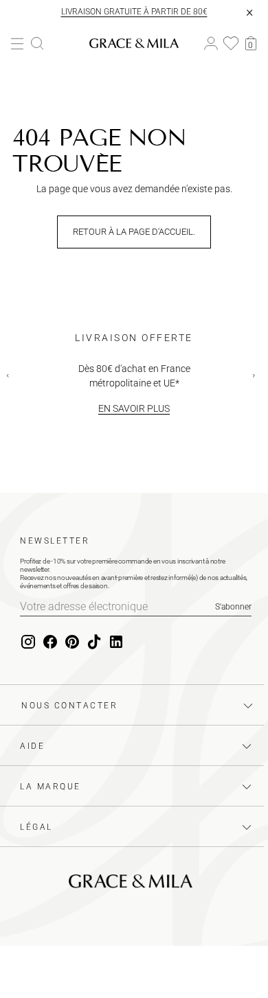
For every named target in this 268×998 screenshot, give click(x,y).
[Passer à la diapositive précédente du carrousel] (11, 379)
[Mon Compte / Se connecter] (211, 44)
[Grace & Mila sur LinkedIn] (116, 642)
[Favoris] (231, 43)
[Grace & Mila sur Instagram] (28, 642)
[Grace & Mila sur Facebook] (50, 642)
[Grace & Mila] (134, 43)
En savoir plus (134, 408)
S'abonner (233, 607)
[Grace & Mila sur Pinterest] (72, 642)
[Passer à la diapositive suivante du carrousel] (257, 379)
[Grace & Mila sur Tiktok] (94, 642)
